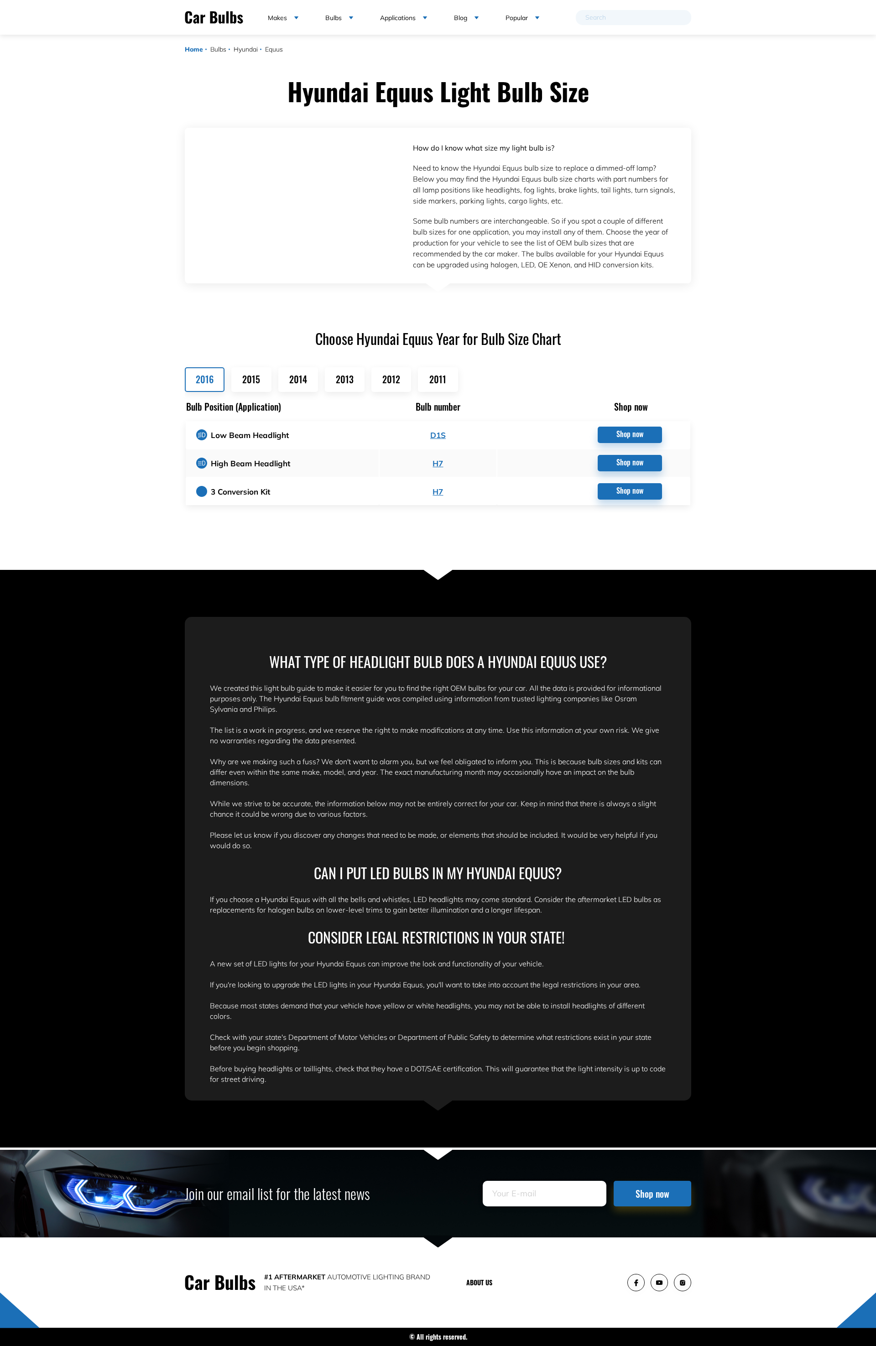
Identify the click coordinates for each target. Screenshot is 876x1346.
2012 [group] (391, 379)
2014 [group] (298, 379)
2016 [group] (205, 379)
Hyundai (246, 49)
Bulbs (218, 49)
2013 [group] (345, 379)
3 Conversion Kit (240, 491)
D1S (438, 435)
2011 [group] (437, 379)
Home (194, 49)
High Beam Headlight (250, 463)
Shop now (629, 433)
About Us (479, 1282)
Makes (277, 18)
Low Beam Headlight (250, 435)
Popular (517, 18)
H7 (438, 463)
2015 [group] (251, 379)
